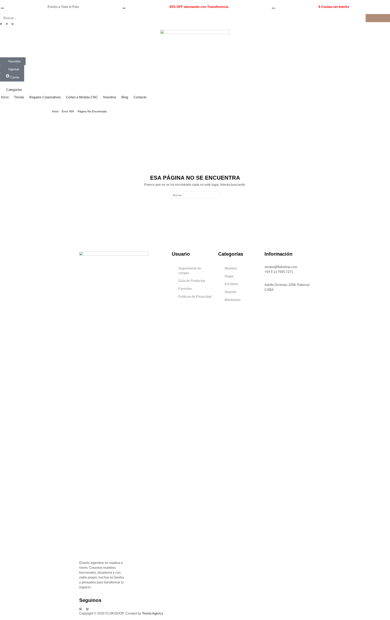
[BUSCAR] (216, 195)
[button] (13, 61)
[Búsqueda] (378, 18)
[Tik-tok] (12, 23)
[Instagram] (1, 23)
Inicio (55, 111)
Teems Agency (152, 613)
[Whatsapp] (7, 23)
